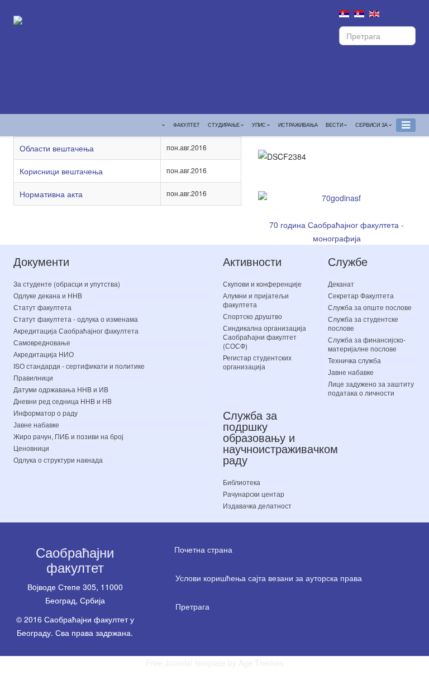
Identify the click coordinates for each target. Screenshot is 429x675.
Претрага (192, 606)
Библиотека (241, 482)
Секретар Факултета (361, 295)
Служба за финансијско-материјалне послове (367, 344)
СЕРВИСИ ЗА (371, 125)
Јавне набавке (36, 424)
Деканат (341, 283)
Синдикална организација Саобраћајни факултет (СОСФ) (264, 336)
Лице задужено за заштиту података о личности (371, 388)
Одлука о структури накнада (58, 459)
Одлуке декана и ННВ (47, 295)
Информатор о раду (45, 412)
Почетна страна (203, 549)
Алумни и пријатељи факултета (256, 300)
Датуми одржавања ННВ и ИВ (60, 389)
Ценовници (31, 448)
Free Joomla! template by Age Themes (215, 662)
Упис (259, 125)
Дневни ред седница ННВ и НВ (62, 401)
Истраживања (298, 125)
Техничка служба (354, 360)
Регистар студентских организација (257, 362)
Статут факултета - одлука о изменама (75, 319)
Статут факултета (42, 307)
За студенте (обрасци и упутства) (66, 283)
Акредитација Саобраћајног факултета (76, 330)
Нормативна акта (51, 193)
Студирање (224, 125)
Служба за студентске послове (363, 323)
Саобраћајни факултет (75, 559)
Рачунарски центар (253, 493)
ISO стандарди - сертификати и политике (79, 365)
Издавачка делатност (257, 505)
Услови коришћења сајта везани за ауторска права (268, 577)
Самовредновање (41, 342)
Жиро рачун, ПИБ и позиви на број (68, 436)
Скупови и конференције (262, 283)
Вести (334, 125)
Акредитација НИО (43, 354)
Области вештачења (57, 148)
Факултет (186, 125)
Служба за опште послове (370, 307)
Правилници (33, 377)
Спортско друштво (252, 316)
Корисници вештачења (61, 171)
